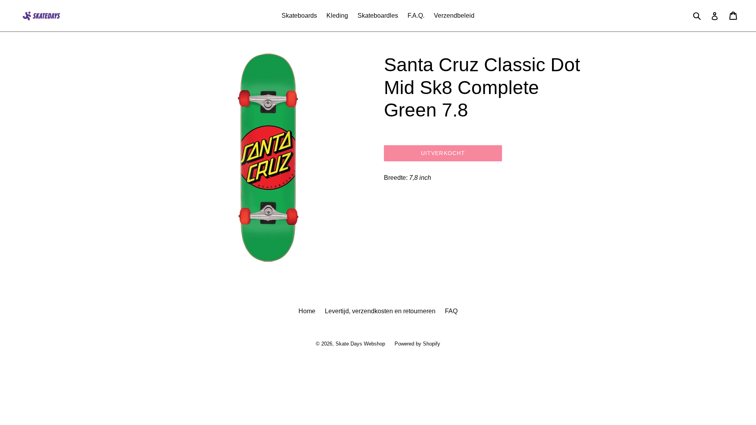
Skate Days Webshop (360, 344)
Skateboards (299, 15)
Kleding (337, 15)
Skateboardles (378, 15)
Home (306, 311)
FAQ (451, 311)
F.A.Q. (416, 15)
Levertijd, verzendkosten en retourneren (380, 311)
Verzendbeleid (454, 15)
